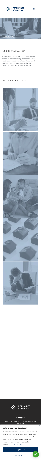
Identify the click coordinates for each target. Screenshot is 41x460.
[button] (36, 454)
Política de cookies (16, 444)
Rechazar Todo (20, 455)
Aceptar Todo (20, 450)
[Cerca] (39, 425)
